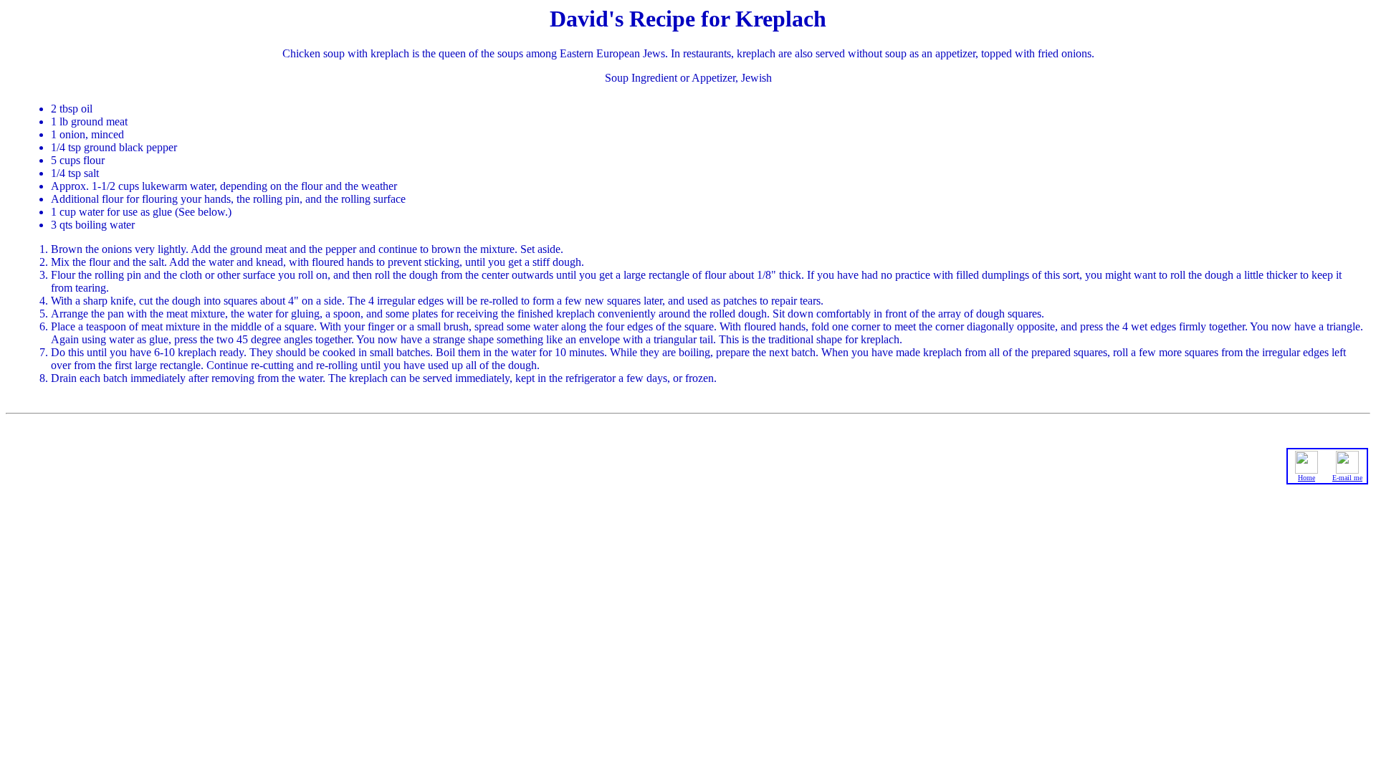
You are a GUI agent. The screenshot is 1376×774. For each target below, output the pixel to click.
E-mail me (1347, 478)
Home (1306, 478)
